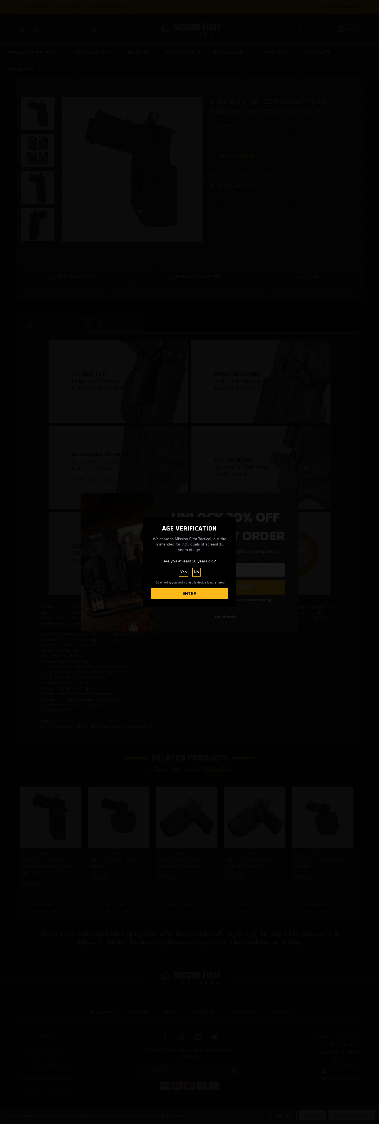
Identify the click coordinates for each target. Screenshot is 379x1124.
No (196, 572)
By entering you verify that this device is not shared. (190, 582)
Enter (190, 593)
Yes (183, 572)
